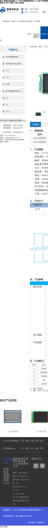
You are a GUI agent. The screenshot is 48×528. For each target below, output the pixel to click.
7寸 (7, 105)
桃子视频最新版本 (12, 57)
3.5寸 (7, 84)
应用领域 (21, 21)
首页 (29, 34)
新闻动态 (6, 21)
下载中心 (14, 21)
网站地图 (3, 527)
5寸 (7, 98)
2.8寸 (7, 77)
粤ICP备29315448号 (23, 516)
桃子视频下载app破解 (13, 64)
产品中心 (44, 34)
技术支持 (29, 21)
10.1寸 (8, 111)
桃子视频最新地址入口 (14, 91)
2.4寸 (7, 70)
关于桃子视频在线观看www (36, 35)
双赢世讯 (41, 522)
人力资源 (36, 21)
